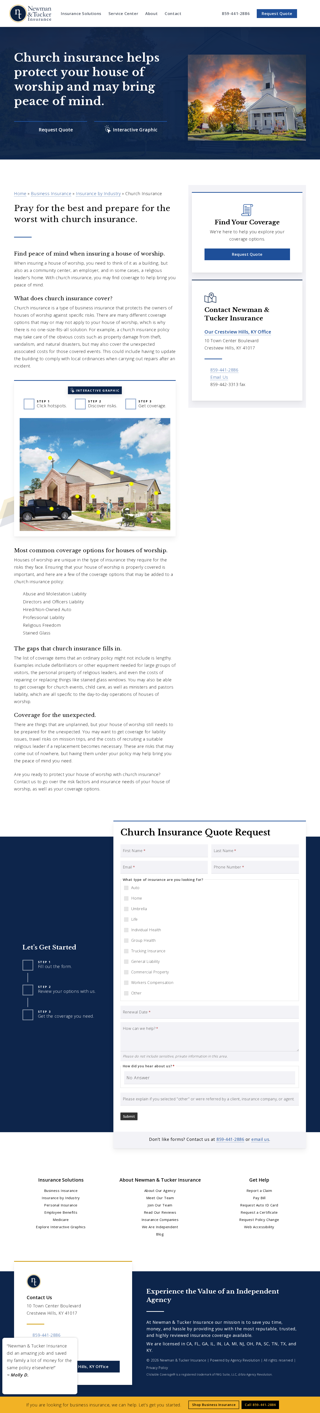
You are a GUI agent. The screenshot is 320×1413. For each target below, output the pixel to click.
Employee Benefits (60, 1212)
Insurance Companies (160, 1219)
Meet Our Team (160, 1197)
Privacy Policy (157, 1367)
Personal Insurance (61, 1205)
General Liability (145, 961)
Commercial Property (150, 972)
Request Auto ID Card (259, 1205)
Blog (160, 1234)
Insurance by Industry (98, 193)
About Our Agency (160, 1190)
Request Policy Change (259, 1219)
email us (260, 1139)
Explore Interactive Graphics (61, 1226)
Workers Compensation (152, 982)
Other (136, 993)
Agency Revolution (245, 1360)
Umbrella (139, 908)
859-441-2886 (224, 370)
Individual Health (146, 929)
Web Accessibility (259, 1226)
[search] (308, 13)
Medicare (61, 1219)
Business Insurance (51, 193)
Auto (135, 887)
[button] (247, 254)
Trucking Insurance (148, 950)
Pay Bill (259, 1197)
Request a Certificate (259, 1212)
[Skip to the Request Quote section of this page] (50, 130)
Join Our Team (160, 1205)
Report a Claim (259, 1190)
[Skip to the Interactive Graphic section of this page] (130, 130)
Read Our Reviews (160, 1212)
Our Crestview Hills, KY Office (238, 332)
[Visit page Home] (30, 13)
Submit (129, 1116)
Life (134, 919)
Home (20, 193)
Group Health (143, 940)
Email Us (219, 377)
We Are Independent (160, 1226)
